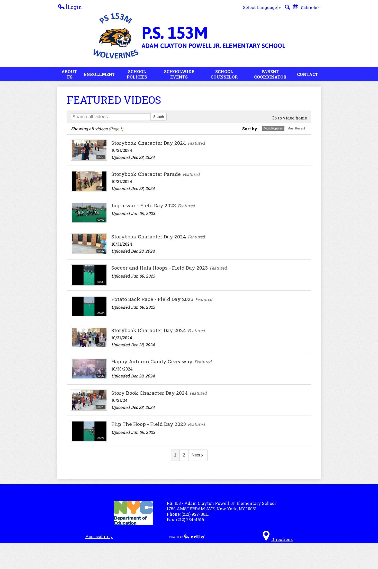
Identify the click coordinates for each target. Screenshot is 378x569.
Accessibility (99, 536)
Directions (282, 539)
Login (69, 7)
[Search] (287, 7)
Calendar (309, 7)
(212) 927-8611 (195, 514)
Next (196, 455)
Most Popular (273, 128)
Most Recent (296, 128)
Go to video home (289, 117)
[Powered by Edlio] (187, 536)
